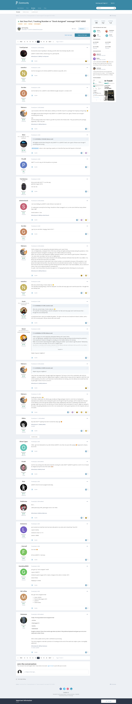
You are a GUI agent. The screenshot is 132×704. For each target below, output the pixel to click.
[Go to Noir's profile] (23, 487)
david (110, 35)
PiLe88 (23, 159)
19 (43, 41)
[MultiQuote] (32, 61)
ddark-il (99, 54)
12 (24, 41)
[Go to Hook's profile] (23, 310)
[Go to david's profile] (106, 35)
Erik (98, 35)
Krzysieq (25, 28)
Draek (24, 461)
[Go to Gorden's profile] (23, 93)
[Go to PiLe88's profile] (23, 165)
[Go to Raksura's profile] (23, 113)
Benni (24, 329)
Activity (39, 8)
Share (74, 28)
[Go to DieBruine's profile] (23, 507)
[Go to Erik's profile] (94, 35)
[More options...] (87, 48)
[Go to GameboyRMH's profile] (23, 572)
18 (41, 41)
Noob (98, 58)
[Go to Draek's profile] (23, 467)
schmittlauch (23, 200)
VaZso (98, 30)
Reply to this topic (82, 35)
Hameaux (23, 614)
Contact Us (66, 692)
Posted (35, 47)
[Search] (114, 8)
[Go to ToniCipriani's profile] (23, 53)
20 (46, 41)
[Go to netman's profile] (94, 68)
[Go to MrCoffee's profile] (23, 597)
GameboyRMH (23, 566)
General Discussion (37, 29)
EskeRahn (111, 30)
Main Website (20, 8)
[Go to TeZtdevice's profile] (23, 186)
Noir (23, 481)
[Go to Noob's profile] (94, 58)
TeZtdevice (23, 179)
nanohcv (24, 67)
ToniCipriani (23, 47)
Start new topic (68, 35)
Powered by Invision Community (66, 695)
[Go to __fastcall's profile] (23, 552)
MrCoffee (23, 591)
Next (50, 41)
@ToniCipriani (35, 148)
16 (35, 41)
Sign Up (112, 3)
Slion (23, 135)
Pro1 (27, 8)
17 (38, 41)
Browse (33, 8)
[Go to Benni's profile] (23, 338)
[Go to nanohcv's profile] (23, 73)
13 (27, 41)
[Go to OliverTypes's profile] (23, 447)
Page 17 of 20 (59, 41)
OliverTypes (24, 441)
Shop (45, 8)
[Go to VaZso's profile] (94, 31)
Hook (24, 301)
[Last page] (53, 42)
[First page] (18, 42)
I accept (109, 701)
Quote (35, 61)
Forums (18, 12)
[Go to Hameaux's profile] (23, 620)
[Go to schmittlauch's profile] (23, 206)
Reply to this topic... (31, 672)
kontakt (48, 368)
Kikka (24, 418)
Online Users (26, 12)
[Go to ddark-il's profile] (94, 54)
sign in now (50, 666)
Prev (21, 41)
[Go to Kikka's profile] (23, 424)
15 (32, 41)
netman (99, 68)
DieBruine (23, 501)
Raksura (23, 107)
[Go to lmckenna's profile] (23, 529)
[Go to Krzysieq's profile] (19, 28)
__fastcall (24, 546)
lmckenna (23, 524)
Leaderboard (35, 12)
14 (30, 41)
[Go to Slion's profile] (23, 144)
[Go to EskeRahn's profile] (106, 31)
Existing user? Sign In (101, 3)
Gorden (23, 87)
